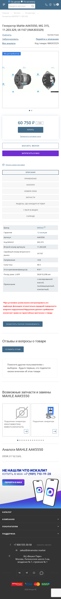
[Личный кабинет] (50, 4)
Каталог (7, 512)
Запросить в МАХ (30, 153)
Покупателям (10, 526)
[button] (17, 440)
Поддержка (8, 533)
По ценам (15, 2)
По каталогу (29, 2)
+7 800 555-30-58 (23, 545)
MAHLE (40, 227)
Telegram (27, 573)
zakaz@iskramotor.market (32, 550)
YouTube (34, 573)
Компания (8, 519)
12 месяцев (42, 232)
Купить (30, 129)
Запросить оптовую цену (30, 136)
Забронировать (10, 39)
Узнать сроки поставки (15, 165)
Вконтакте (19, 573)
